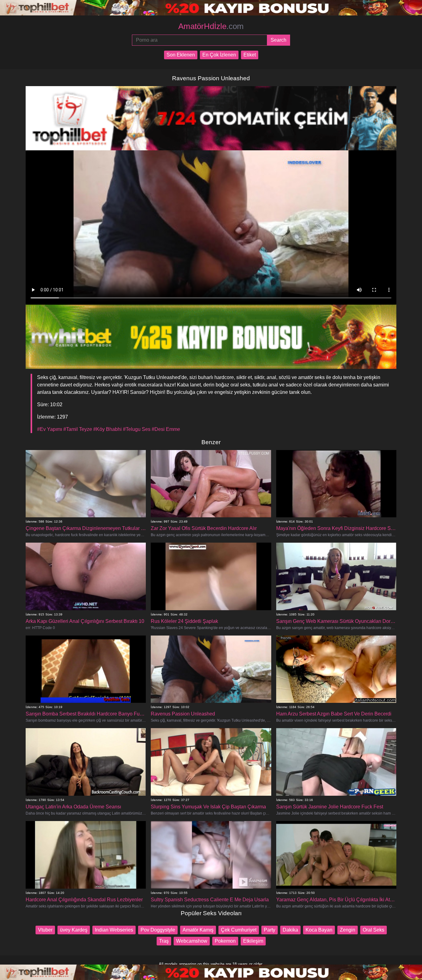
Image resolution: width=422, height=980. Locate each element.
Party (269, 929)
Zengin (347, 929)
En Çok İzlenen (219, 54)
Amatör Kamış (198, 929)
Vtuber (45, 929)
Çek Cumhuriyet (238, 929)
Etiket (249, 54)
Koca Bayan (319, 929)
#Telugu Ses (136, 429)
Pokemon (225, 941)
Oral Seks (373, 929)
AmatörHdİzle (211, 26)
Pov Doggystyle (158, 929)
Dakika (290, 929)
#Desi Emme (166, 429)
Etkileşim (253, 941)
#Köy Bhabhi (107, 429)
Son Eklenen (181, 54)
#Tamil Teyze (77, 429)
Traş (164, 941)
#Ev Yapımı (49, 429)
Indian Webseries (114, 929)
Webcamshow (191, 941)
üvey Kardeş (73, 929)
